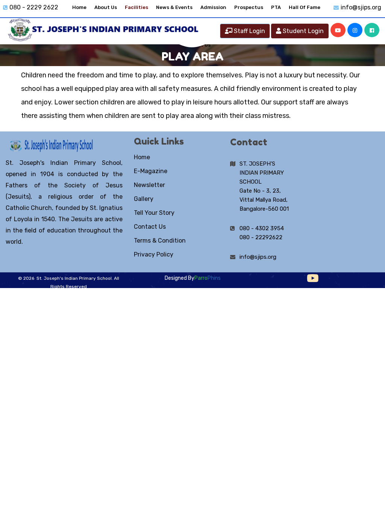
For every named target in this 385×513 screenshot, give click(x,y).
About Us (105, 7)
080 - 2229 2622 (33, 7)
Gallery (143, 198)
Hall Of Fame (304, 7)
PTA (276, 7)
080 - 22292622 (260, 237)
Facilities (136, 7)
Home (79, 7)
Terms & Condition (160, 240)
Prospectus (248, 7)
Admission (213, 7)
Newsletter (149, 185)
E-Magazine (150, 171)
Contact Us (150, 226)
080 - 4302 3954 (261, 228)
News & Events (174, 7)
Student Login (302, 31)
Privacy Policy (153, 254)
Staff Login (248, 31)
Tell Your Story (154, 212)
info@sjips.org (361, 7)
